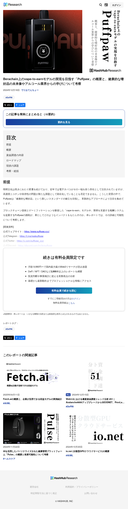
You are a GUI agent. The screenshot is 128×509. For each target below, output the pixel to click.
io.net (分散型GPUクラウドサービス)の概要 (87, 451)
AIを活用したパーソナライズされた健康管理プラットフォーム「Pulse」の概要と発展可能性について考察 (32, 453)
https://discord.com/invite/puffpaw (35, 245)
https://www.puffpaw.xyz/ (36, 231)
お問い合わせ (90, 493)
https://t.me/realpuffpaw (31, 236)
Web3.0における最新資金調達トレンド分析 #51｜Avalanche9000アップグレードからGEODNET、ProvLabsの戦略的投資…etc (95, 400)
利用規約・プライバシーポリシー (81, 486)
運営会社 (34, 486)
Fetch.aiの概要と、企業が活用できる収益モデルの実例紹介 (32, 398)
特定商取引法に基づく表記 (44, 493)
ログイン (76, 298)
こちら (71, 302)
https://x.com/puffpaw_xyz (30, 240)
